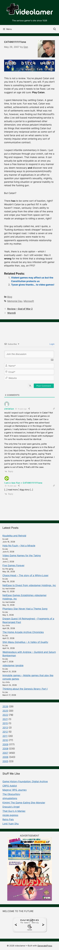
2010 (5, 740)
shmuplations (9, 798)
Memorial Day (14, 301)
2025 (5, 710)
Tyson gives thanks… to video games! (32, 284)
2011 (5, 736)
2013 (5, 727)
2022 (5, 715)
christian (9, 408)
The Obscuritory (11, 794)
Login (51, 344)
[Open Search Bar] (54, 29)
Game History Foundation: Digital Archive (25, 781)
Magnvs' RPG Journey (14, 790)
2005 (5, 761)
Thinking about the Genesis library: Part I (25, 688)
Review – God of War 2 (20, 308)
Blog (9, 296)
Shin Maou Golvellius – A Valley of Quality (25, 642)
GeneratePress (44, 945)
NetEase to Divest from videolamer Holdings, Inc (29, 585)
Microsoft (29, 301)
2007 (5, 753)
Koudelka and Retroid (14, 535)
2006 (5, 757)
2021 (5, 719)
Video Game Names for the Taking (21, 555)
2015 (5, 723)
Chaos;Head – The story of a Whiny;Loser (25, 575)
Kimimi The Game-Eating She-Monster (23, 802)
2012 (5, 731)
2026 (5, 706)
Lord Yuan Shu (10, 823)
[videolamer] (29, 9)
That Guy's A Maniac (13, 811)
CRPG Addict (9, 785)
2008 (5, 748)
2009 (5, 744)
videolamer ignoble (12, 665)
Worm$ (11, 313)
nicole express (10, 815)
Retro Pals (8, 819)
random (29, 930)
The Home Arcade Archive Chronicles (23, 632)
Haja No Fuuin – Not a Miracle (18, 545)
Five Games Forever (13, 565)
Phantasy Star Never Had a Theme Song (24, 608)
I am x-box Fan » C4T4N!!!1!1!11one (23, 482)
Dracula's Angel (11, 806)
